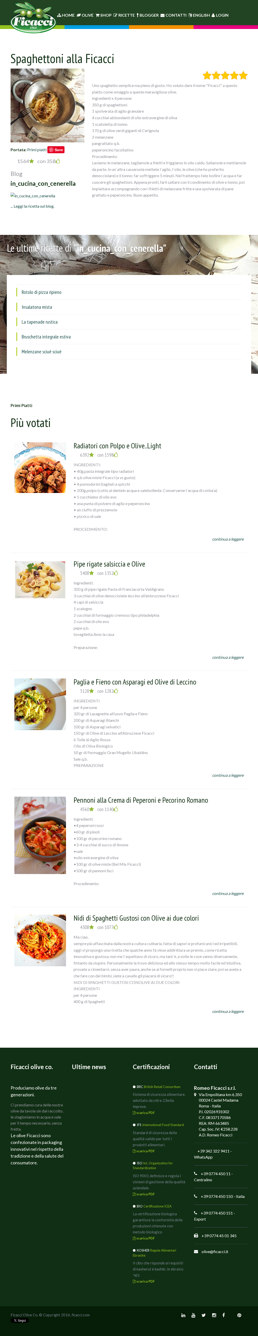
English (201, 15)
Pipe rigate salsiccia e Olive (109, 564)
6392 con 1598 (97, 455)
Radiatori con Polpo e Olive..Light (117, 445)
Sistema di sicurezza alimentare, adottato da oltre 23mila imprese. (159, 1100)
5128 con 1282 (97, 691)
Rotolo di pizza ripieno (41, 292)
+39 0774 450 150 (217, 1196)
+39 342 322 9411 (214, 1150)
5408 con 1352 (97, 573)
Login (222, 15)
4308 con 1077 (97, 927)
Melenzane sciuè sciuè (41, 351)
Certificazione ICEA (157, 1206)
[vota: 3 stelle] (225, 75)
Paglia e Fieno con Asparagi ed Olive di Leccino (135, 682)
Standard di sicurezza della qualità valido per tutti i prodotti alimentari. (155, 1138)
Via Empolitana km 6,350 (220, 1094)
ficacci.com (81, 1315)
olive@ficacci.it (215, 1251)
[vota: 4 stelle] (234, 75)
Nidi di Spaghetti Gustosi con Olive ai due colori (136, 918)
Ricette (126, 15)
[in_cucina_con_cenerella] (33, 195)
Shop (106, 15)
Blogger (149, 15)
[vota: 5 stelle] (243, 75)
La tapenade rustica (40, 322)
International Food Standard (163, 1125)
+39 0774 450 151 (217, 1212)
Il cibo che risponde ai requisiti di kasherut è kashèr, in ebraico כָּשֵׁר (158, 1269)
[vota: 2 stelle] (216, 75)
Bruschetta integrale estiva (46, 336)
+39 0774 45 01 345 (219, 1235)
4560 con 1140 (97, 809)
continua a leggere (228, 539)
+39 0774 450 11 (216, 1173)
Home (68, 15)
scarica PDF (145, 1113)
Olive (87, 15)
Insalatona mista (37, 307)
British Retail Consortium (162, 1087)
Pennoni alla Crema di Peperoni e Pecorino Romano (141, 800)
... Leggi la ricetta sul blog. (32, 206)
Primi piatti (37, 149)
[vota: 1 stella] (207, 75)
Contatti (176, 15)
